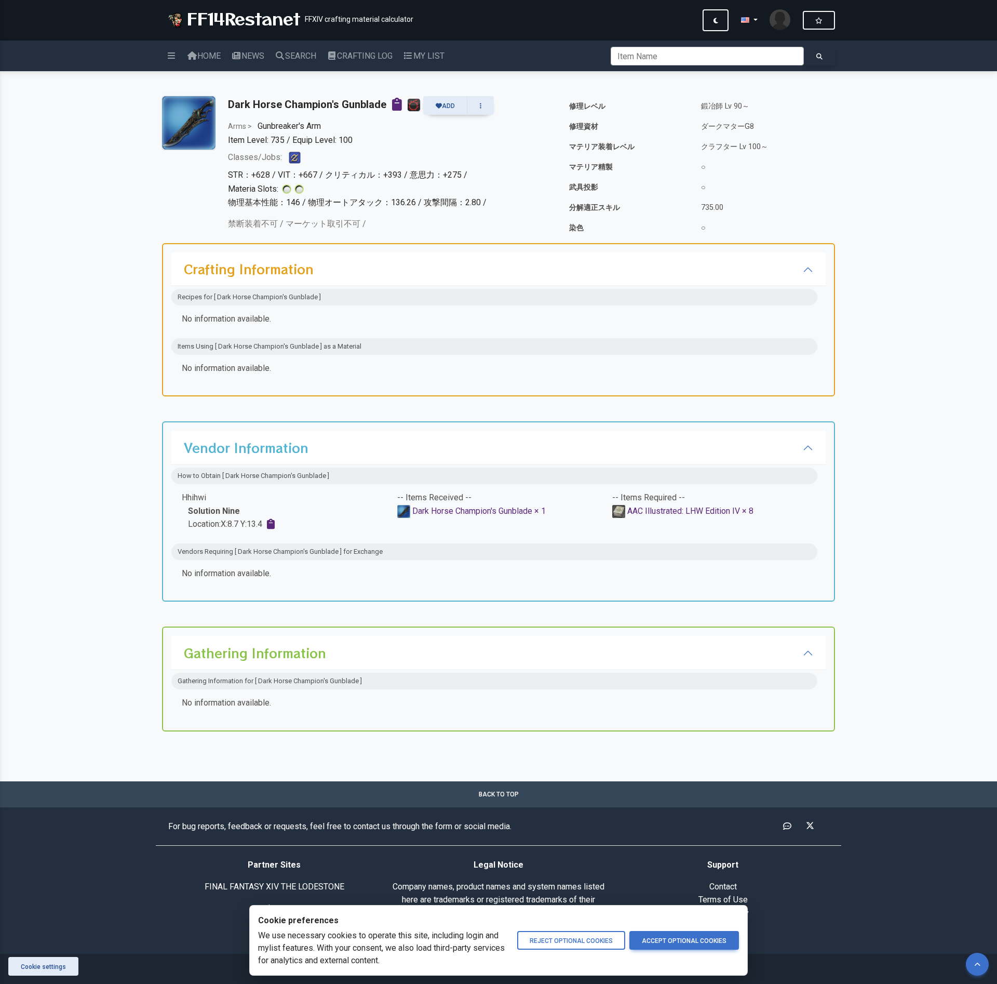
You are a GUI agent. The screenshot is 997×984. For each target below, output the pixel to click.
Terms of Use (723, 900)
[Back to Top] (977, 964)
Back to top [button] (499, 794)
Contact (723, 887)
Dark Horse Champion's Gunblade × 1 (479, 511)
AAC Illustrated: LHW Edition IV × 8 (690, 511)
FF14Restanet (240, 18)
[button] (749, 20)
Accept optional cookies (684, 941)
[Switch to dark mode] (716, 20)
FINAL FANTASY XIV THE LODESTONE (274, 887)
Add (448, 106)
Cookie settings (43, 966)
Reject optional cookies (571, 941)
